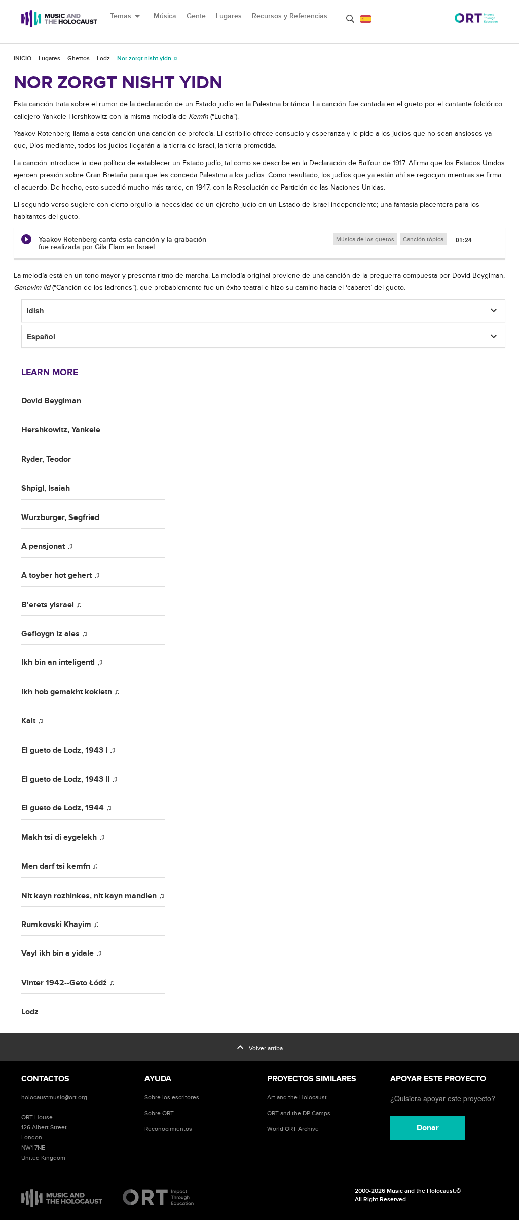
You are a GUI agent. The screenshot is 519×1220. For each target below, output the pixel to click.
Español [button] (41, 336)
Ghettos (78, 58)
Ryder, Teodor (46, 459)
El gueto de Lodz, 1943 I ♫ (68, 750)
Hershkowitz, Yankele (60, 430)
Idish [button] (35, 310)
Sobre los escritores (171, 1097)
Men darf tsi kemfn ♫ (59, 866)
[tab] (259, 244)
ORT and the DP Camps (298, 1113)
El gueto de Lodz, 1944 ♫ (66, 808)
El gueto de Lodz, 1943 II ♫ (69, 779)
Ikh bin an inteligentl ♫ (62, 662)
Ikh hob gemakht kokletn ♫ (70, 692)
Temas (126, 16)
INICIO (22, 58)
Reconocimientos (168, 1128)
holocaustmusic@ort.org (54, 1097)
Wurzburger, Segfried (60, 517)
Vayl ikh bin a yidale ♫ (61, 953)
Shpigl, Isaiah (45, 488)
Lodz (103, 58)
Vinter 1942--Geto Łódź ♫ (68, 983)
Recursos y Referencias (289, 16)
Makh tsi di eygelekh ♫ (63, 837)
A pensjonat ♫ (47, 546)
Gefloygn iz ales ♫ (54, 634)
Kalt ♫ (32, 721)
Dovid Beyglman (51, 401)
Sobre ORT (159, 1113)
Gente (196, 16)
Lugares (229, 16)
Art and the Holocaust (297, 1097)
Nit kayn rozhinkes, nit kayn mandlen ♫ (93, 896)
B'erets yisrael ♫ (51, 605)
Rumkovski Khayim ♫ (60, 924)
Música (165, 16)
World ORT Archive (293, 1128)
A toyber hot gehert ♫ (60, 575)
